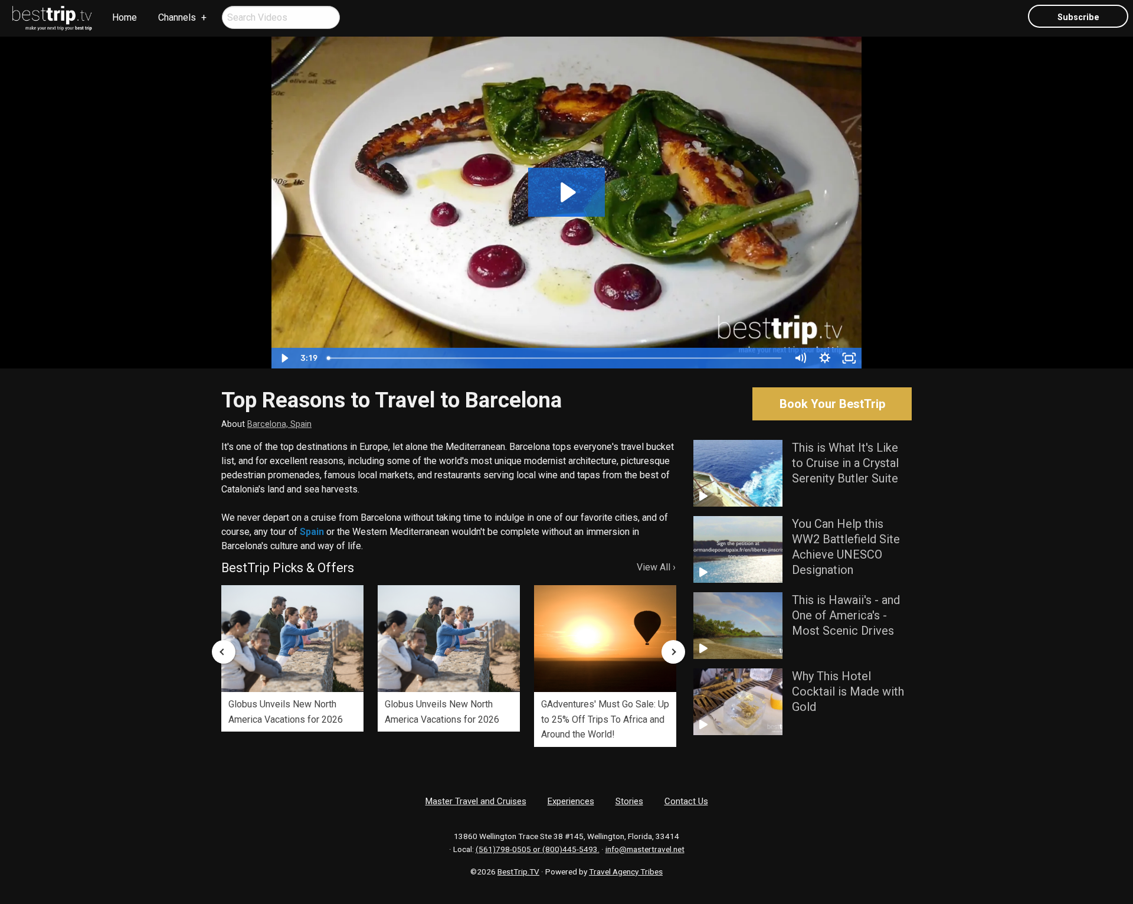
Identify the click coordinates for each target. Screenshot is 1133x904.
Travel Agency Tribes (626, 871)
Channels (177, 17)
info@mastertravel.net (645, 849)
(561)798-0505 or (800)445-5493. (538, 849)
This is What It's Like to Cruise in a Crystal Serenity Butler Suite (845, 462)
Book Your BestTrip (832, 404)
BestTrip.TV (518, 871)
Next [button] (673, 652)
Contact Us (686, 801)
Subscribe (1078, 17)
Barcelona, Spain (279, 424)
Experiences (571, 801)
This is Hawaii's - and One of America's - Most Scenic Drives (846, 615)
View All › (656, 567)
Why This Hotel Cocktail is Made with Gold (848, 691)
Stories (629, 801)
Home (124, 17)
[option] (292, 658)
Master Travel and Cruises (475, 801)
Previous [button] (223, 652)
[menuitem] (52, 18)
